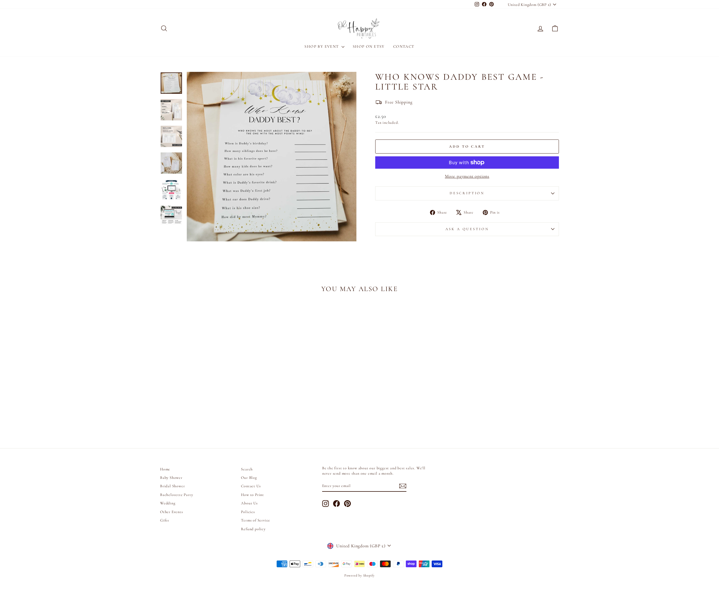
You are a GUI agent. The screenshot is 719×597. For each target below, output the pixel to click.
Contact (404, 46)
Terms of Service (255, 520)
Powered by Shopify (359, 575)
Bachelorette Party (176, 494)
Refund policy (253, 529)
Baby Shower (171, 477)
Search (247, 469)
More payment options (467, 176)
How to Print (252, 494)
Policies (248, 511)
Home (165, 469)
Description (467, 193)
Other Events (171, 511)
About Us (249, 503)
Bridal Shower (172, 486)
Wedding (168, 503)
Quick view (207, 395)
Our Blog (249, 477)
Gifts (164, 520)
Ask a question (467, 229)
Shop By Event (322, 46)
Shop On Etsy (369, 46)
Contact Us (251, 486)
